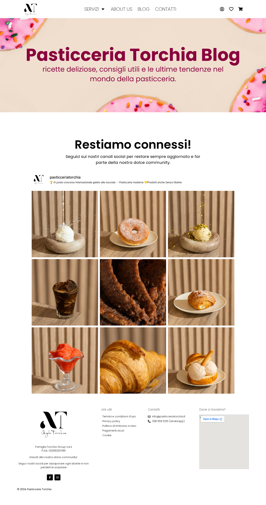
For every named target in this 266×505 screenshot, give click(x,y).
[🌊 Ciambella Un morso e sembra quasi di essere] (133, 224)
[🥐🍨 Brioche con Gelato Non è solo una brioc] (201, 360)
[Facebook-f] (50, 477)
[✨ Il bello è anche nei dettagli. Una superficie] (133, 292)
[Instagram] (57, 477)
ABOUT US (121, 9)
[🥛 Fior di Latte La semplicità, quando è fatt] (65, 224)
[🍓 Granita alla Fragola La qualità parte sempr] (65, 360)
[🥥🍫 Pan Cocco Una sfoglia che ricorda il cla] (201, 292)
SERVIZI (91, 9)
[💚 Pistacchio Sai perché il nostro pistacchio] (201, 224)
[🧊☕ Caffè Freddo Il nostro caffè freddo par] (65, 292)
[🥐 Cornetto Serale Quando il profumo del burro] (133, 360)
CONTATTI (165, 9)
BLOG (143, 9)
